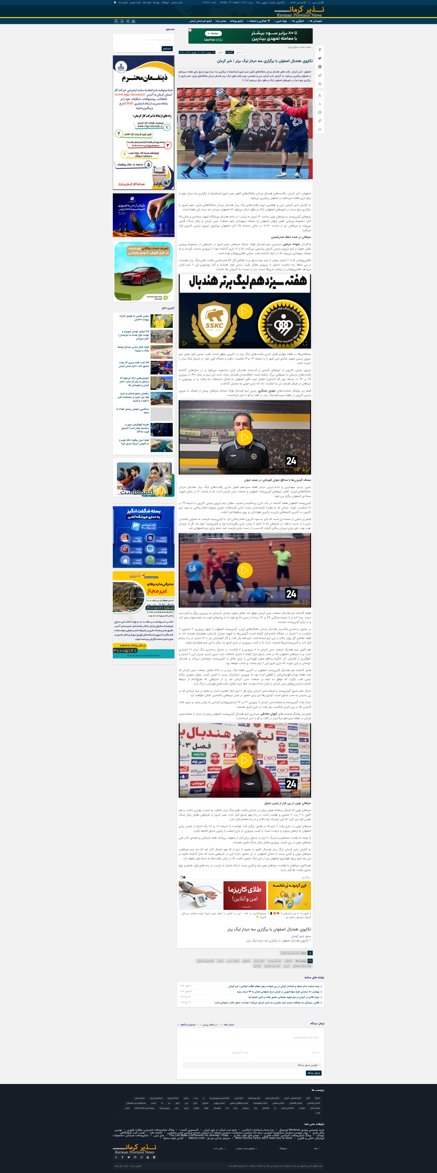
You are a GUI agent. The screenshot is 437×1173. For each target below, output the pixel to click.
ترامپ (153, 1103)
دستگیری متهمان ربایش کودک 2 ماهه (132, 411)
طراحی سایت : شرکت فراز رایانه (128, 1166)
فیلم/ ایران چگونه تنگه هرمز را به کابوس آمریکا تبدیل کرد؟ (134, 442)
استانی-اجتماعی (313, 1103)
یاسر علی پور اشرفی (290, 953)
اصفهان (288, 961)
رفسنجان (265, 1108)
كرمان (186, 1108)
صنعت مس (233, 961)
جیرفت (302, 1108)
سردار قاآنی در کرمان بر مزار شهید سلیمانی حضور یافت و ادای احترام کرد (283, 997)
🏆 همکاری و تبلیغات (259, 21)
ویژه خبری (281, 21)
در (275, 1108)
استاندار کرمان (173, 1098)
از (203, 1098)
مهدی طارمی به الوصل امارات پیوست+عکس (134, 317)
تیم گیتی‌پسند (274, 961)
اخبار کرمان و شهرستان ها (219, 1098)
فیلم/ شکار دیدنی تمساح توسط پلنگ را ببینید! (133, 348)
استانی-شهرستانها (260, 1103)
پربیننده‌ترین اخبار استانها (144, 1108)
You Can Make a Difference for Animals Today (198, 1135)
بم (169, 1103)
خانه (316, 1148)
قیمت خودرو (135, 2)
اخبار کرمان (239, 1098)
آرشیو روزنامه (236, 21)
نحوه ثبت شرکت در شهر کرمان (220, 1130)
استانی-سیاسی (278, 1103)
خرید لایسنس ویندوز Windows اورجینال (301, 1130)
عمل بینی (158, 1135)
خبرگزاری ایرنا (293, 47)
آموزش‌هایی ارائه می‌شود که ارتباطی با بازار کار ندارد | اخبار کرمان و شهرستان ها (134, 381)
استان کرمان (139, 1098)
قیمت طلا (147, 2)
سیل (235, 1108)
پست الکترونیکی (240, 1052)
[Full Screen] (305, 343)
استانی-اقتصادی (296, 1103)
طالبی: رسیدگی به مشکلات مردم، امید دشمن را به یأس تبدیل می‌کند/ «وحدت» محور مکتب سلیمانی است (266, 1003)
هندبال (257, 966)
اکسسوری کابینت (188, 1130)
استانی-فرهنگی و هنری (239, 1103)
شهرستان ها (316, 21)
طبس (220, 961)
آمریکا (317, 1098)
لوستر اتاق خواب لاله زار (246, 1135)
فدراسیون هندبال (206, 961)
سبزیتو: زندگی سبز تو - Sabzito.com (209, 1138)
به (162, 1103)
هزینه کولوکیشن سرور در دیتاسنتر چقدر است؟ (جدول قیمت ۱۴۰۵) (135, 428)
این (186, 1103)
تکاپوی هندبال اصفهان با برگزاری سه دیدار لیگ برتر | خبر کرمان (265, 61)
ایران (195, 1103)
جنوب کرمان (315, 1108)
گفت (318, 1113)
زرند (255, 1108)
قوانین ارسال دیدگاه (307, 1065)
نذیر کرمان (297, 936)
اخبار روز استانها (254, 1098)
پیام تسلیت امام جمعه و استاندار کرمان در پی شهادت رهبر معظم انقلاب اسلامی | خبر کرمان (274, 986)
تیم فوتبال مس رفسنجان (136, 1103)
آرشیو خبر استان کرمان (201, 21)
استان (186, 1098)
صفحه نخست (305, 47)
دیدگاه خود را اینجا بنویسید (306, 1037)
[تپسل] (190, 30)
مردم (177, 1108)
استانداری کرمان (156, 1098)
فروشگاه (165, 2)
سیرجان (246, 1108)
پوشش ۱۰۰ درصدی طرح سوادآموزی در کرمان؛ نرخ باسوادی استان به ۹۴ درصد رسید (278, 992)
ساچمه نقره (155, 1133)
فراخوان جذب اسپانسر (245, 1148)
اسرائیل (205, 1103)
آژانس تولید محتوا (173, 1138)
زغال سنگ (259, 961)
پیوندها (156, 2)
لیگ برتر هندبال (272, 966)
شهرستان (217, 1108)
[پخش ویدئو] (245, 311)
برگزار (178, 1103)
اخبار (308, 1098)
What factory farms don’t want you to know (263, 1138)
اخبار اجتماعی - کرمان (292, 1098)
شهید (206, 1108)
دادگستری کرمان (287, 1108)
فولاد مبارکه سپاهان (302, 966)
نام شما (315, 1052)
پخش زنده (220, 21)
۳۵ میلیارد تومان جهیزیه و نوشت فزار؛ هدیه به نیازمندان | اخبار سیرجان (133, 335)
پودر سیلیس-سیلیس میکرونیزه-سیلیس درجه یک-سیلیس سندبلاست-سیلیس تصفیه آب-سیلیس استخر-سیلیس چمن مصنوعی (236, 1133)
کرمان (286, 966)
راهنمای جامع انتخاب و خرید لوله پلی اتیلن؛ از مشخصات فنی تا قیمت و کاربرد (133, 397)
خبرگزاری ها (298, 21)
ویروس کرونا (165, 1108)
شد (227, 1108)
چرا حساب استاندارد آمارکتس (257, 1130)
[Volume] (296, 343)
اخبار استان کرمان (272, 1098)
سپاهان (246, 961)
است (196, 1098)
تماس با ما (123, 2)
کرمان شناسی (176, 2)
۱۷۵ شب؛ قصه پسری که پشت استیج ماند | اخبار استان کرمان (134, 364)
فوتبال (196, 1108)
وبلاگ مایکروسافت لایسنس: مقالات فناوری (150, 1130)
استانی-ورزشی (219, 1103)
